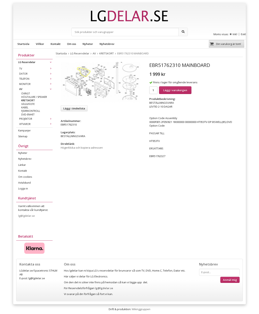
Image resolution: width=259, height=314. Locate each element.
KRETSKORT (28, 100)
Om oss (71, 44)
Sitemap (23, 136)
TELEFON (24, 78)
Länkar (22, 165)
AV (20, 89)
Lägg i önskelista (74, 108)
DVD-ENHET (28, 114)
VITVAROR (25, 124)
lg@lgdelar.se (26, 216)
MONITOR (25, 84)
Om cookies (25, 177)
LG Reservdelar (26, 62)
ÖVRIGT (25, 93)
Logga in (23, 188)
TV (20, 68)
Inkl (235, 34)
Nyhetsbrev (107, 44)
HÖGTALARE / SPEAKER (34, 97)
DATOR (23, 73)
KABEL (24, 107)
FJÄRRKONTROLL (30, 111)
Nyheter (88, 44)
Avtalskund (24, 182)
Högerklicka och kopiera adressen (82, 147)
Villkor (40, 44)
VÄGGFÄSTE (28, 104)
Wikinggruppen (141, 309)
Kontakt (56, 44)
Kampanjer (24, 130)
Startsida (23, 44)
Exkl (243, 34)
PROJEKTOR (25, 119)
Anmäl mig (230, 280)
